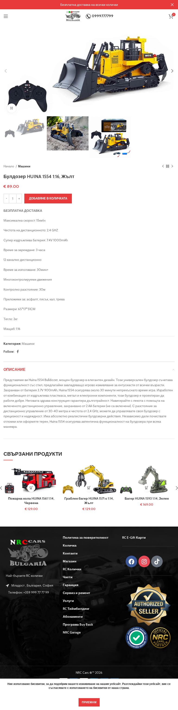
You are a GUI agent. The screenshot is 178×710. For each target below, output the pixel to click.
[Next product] (172, 166)
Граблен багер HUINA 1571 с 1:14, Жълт (89, 500)
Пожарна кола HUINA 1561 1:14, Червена (31, 500)
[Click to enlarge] (11, 108)
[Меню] (5, 16)
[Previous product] (163, 166)
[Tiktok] (157, 561)
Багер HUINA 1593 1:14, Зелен (147, 498)
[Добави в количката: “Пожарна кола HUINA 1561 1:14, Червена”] (31, 488)
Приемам (89, 702)
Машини (24, 166)
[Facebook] (131, 561)
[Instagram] (144, 561)
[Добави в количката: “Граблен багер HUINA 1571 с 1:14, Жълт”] (89, 488)
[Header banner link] (82, 4)
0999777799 (102, 16)
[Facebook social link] (17, 351)
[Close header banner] (172, 4)
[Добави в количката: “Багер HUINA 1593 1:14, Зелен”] (147, 488)
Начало (9, 166)
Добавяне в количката (48, 198)
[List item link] (30, 592)
